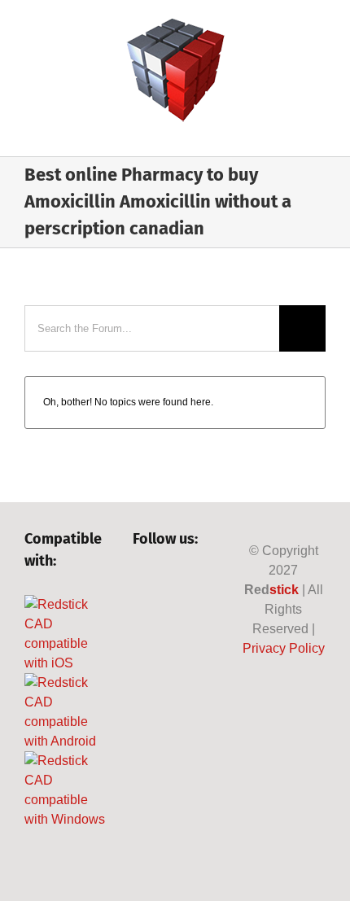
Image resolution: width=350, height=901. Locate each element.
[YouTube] (195, 583)
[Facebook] (140, 583)
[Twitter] (168, 583)
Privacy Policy (284, 648)
